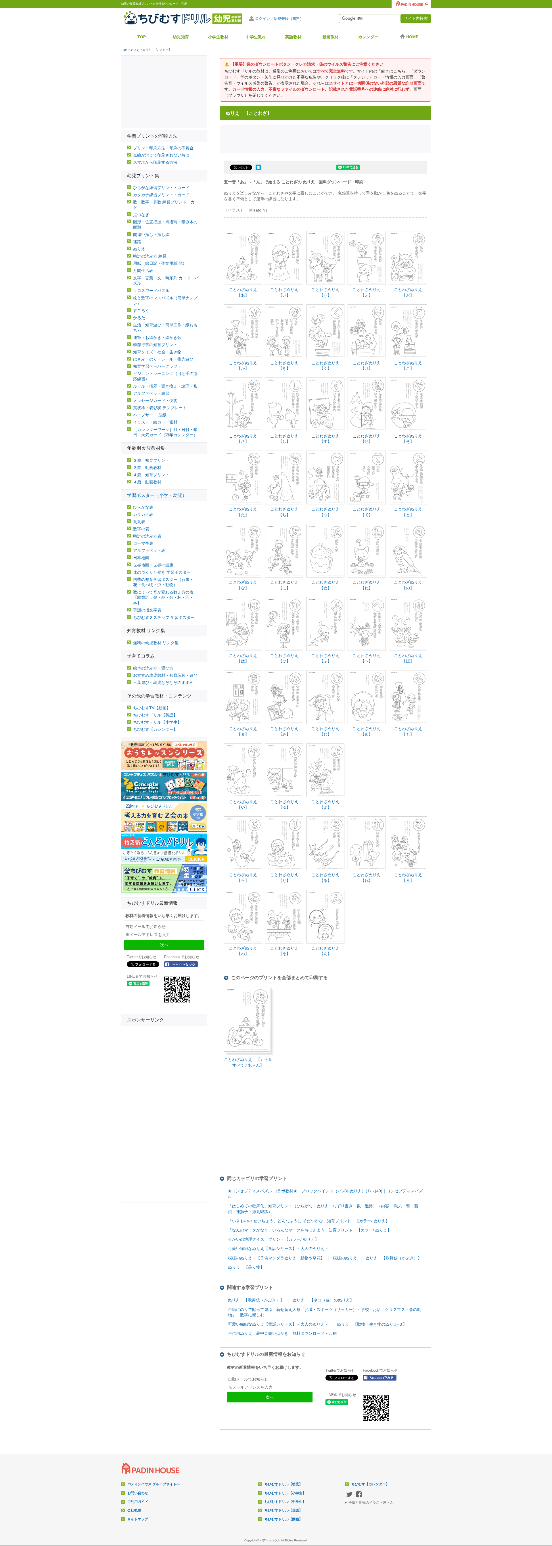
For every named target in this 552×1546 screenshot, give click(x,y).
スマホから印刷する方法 (155, 162)
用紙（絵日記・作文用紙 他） (160, 263)
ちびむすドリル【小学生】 (157, 722)
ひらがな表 (143, 507)
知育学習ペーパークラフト (157, 366)
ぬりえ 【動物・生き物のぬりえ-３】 (372, 1324)
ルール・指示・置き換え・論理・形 (165, 386)
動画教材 (331, 37)
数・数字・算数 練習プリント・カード (166, 205)
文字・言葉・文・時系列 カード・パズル (166, 281)
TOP (141, 37)
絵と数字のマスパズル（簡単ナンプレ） (165, 301)
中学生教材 (256, 37)
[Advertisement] (325, 138)
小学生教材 (218, 37)
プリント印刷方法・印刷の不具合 (163, 148)
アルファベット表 (149, 550)
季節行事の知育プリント (155, 344)
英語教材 (293, 37)
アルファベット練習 (151, 393)
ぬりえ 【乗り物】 (246, 1267)
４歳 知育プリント (151, 474)
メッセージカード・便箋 (155, 400)
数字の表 (141, 529)
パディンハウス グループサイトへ (153, 1484)
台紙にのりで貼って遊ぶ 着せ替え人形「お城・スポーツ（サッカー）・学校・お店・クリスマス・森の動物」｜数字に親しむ (324, 1312)
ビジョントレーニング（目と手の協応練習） (165, 376)
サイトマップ (137, 1519)
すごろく (141, 310)
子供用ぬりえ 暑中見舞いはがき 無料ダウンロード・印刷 (282, 1333)
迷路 (137, 241)
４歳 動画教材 (147, 482)
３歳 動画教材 (147, 467)
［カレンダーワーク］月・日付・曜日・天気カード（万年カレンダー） (165, 432)
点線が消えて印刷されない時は (161, 155)
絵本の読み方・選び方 (153, 668)
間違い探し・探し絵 (151, 234)
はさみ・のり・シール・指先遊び (163, 359)
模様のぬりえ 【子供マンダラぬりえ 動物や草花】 (276, 1258)
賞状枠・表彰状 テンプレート (160, 407)
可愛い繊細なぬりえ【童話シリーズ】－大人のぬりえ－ (278, 1248)
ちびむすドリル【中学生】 (285, 1502)
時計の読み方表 (147, 536)
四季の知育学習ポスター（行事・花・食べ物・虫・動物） (163, 582)
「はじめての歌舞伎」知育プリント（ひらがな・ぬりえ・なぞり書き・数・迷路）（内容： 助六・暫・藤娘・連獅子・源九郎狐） (323, 1209)
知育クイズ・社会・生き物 (157, 352)
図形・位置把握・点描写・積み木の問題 (165, 225)
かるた (139, 317)
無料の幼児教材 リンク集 (156, 642)
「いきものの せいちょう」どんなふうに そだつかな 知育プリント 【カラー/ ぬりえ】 (309, 1221)
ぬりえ (135, 50)
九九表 (139, 521)
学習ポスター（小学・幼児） (157, 495)
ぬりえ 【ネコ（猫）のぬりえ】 (323, 1300)
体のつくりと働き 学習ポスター (162, 572)
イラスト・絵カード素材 (155, 422)
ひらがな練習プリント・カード (161, 187)
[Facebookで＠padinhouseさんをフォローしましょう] (381, 1378)
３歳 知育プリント (151, 460)
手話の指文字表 (147, 610)
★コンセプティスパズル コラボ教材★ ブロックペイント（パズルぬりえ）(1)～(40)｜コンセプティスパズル (325, 1194)
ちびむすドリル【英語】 (155, 715)
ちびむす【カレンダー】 (155, 729)
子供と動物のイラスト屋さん (370, 1503)
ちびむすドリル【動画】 (283, 1519)
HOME (412, 37)
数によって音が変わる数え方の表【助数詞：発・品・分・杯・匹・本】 (163, 597)
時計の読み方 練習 (149, 256)
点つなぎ (141, 214)
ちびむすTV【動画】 (151, 708)
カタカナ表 (143, 514)
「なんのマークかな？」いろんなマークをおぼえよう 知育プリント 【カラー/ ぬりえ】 (309, 1230)
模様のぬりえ (345, 1258)
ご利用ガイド (137, 1502)
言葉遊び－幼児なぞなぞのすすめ (163, 682)
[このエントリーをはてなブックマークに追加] (258, 170)
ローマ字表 (143, 543)
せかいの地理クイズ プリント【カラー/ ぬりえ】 (273, 1239)
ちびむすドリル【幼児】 (283, 1484)
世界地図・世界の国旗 (153, 565)
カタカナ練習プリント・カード (161, 194)
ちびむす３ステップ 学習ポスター (164, 617)
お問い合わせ (137, 1493)
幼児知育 (181, 37)
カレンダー (368, 37)
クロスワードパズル (151, 290)
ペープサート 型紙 (149, 415)
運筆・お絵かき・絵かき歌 (157, 337)
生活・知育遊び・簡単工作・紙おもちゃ (165, 328)
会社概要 (134, 1510)
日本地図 (141, 557)
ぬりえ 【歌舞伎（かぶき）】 (393, 1258)
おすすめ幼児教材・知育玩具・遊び (165, 675)
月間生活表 (143, 270)
